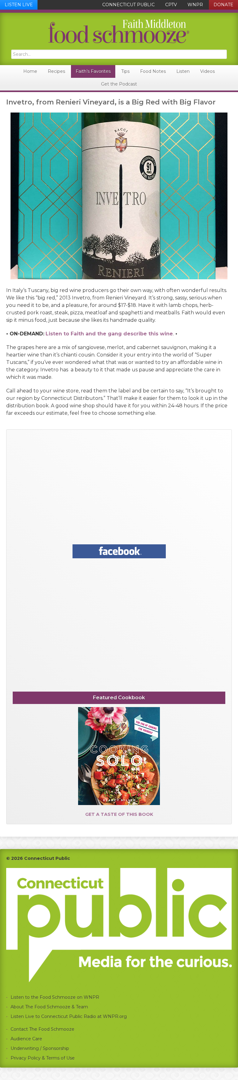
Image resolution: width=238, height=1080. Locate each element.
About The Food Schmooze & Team (49, 1007)
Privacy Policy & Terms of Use (43, 1058)
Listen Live (19, 4)
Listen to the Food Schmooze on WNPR (55, 997)
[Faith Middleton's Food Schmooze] (119, 31)
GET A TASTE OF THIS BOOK (119, 814)
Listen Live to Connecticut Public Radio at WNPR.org (69, 1016)
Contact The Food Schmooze (42, 1029)
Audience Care (26, 1039)
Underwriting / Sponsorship (40, 1048)
